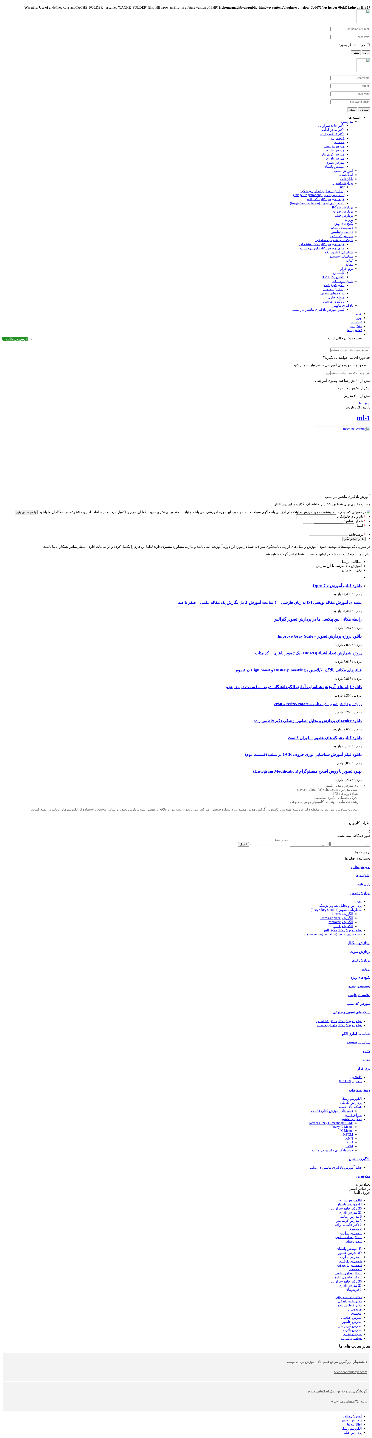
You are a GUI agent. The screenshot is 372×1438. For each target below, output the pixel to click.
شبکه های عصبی (332, 293)
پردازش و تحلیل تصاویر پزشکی (322, 191)
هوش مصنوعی (342, 281)
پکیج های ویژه (343, 223)
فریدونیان (337, 138)
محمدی (339, 142)
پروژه (349, 219)
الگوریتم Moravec (341, 922)
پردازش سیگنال (341, 207)
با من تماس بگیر (26, 512)
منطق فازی (336, 297)
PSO (350, 1142)
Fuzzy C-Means (342, 1127)
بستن (356, 52)
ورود (366, 52)
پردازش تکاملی (333, 289)
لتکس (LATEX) (333, 277)
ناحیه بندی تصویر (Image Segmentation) (317, 203)
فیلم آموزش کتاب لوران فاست (322, 248)
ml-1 (363, 418)
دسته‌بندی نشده (342, 228)
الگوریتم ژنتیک (334, 285)
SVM (349, 1146)
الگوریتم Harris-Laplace (336, 918)
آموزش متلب (343, 170)
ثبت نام (364, 109)
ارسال (243, 844)
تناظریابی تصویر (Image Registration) (318, 195)
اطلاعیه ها (345, 175)
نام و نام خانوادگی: (350, 516)
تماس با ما (354, 330)
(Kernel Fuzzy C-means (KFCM (331, 1123)
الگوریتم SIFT (343, 926)
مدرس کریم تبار (332, 154)
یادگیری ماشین (333, 301)
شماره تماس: (353, 521)
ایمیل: (358, 525)
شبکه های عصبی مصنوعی (334, 240)
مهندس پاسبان (334, 166)
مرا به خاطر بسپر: (352, 45)
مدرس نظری (335, 162)
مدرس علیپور (334, 150)
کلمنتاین (338, 273)
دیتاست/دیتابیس (342, 232)
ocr (342, 187)
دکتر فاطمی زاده (332, 134)
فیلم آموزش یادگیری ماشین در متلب (318, 309)
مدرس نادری (335, 158)
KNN (349, 1138)
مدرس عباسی (334, 146)
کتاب (349, 260)
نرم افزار (346, 268)
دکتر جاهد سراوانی (331, 125)
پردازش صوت (343, 211)
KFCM (348, 1134)
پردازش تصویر (343, 183)
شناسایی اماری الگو (339, 252)
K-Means (346, 1130)
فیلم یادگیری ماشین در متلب (332, 1150)
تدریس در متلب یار (15, 339)
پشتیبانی (356, 326)
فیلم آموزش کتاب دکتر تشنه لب (321, 244)
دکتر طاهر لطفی (332, 130)
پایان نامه (346, 179)
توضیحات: (355, 534)
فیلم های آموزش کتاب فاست (332, 1111)
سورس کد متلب (341, 236)
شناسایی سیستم (341, 256)
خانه (359, 313)
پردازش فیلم (344, 215)
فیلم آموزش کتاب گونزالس (324, 199)
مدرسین (347, 121)
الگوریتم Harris (342, 914)
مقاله (349, 264)
